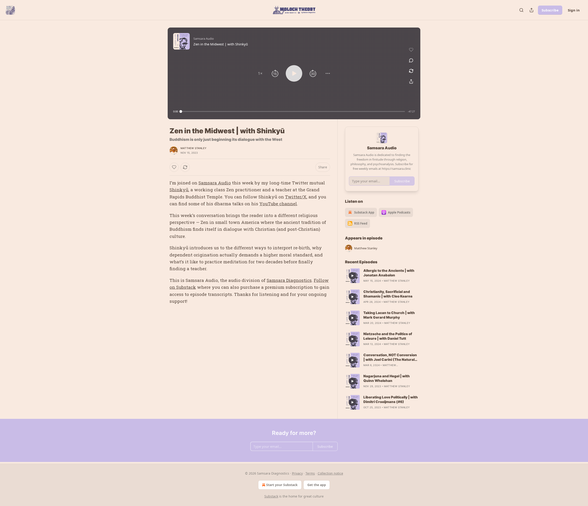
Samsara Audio (214, 183)
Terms (310, 473)
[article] (381, 276)
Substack (271, 496)
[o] (352, 275)
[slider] (293, 111)
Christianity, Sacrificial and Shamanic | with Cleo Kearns (388, 293)
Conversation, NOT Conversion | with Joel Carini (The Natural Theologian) (390, 357)
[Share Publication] (531, 10)
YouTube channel (278, 203)
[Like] (174, 167)
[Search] (521, 10)
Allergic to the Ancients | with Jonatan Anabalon (388, 272)
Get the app (316, 485)
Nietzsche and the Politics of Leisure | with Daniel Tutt (387, 336)
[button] (260, 73)
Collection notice (330, 473)
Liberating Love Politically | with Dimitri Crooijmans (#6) (390, 399)
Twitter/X (295, 197)
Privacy (297, 473)
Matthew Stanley (193, 148)
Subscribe (550, 10)
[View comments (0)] (411, 60)
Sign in (574, 10)
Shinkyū (179, 189)
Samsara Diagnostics (289, 280)
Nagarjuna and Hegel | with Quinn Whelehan (386, 378)
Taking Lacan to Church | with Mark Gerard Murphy (389, 315)
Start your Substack (282, 485)
